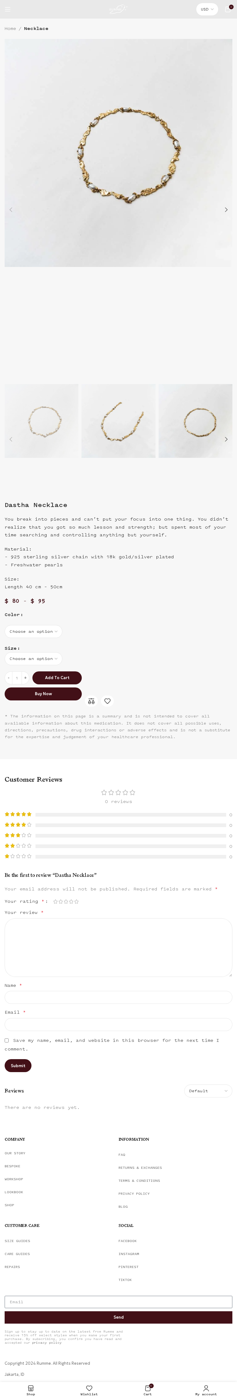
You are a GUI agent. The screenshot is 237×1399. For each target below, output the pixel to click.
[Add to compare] (91, 701)
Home (10, 28)
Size (11, 648)
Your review (24, 912)
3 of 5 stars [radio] (66, 901)
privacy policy (47, 1343)
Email (15, 1012)
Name (13, 985)
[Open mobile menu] (8, 9)
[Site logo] (118, 8)
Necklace (36, 28)
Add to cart (57, 677)
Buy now (43, 693)
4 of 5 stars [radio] (71, 901)
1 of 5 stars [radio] (55, 901)
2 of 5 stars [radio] (60, 901)
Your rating (24, 901)
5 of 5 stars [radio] (76, 901)
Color (12, 614)
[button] (11, 210)
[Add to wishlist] (107, 701)
